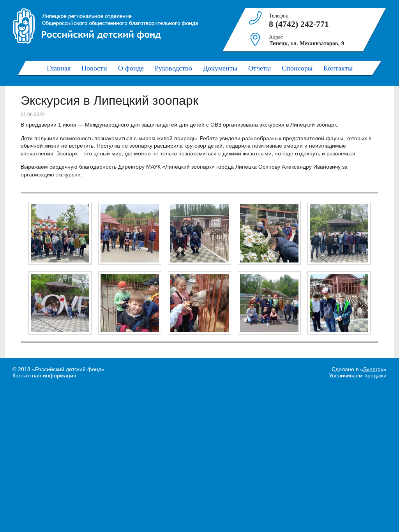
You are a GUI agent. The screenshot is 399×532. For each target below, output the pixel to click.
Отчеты (259, 67)
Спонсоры (297, 67)
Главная (59, 67)
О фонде (131, 67)
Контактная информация (44, 375)
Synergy (373, 369)
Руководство (173, 67)
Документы (220, 67)
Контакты (338, 67)
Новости (94, 67)
